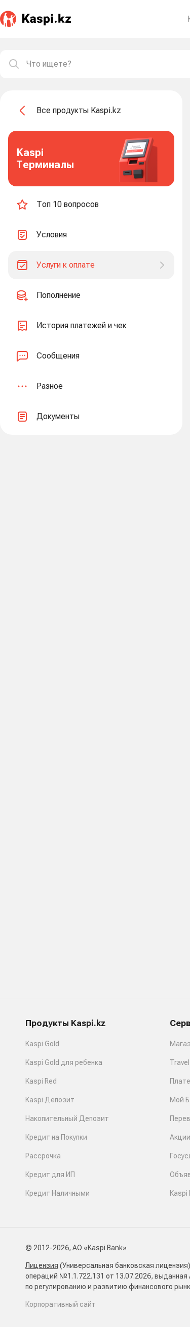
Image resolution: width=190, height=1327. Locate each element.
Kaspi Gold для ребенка (63, 1062)
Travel (179, 1062)
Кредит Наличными (57, 1193)
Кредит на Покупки (56, 1137)
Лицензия (41, 1265)
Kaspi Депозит (49, 1100)
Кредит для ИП (50, 1174)
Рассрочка (43, 1156)
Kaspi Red (41, 1081)
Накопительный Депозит (67, 1118)
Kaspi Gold (42, 1044)
